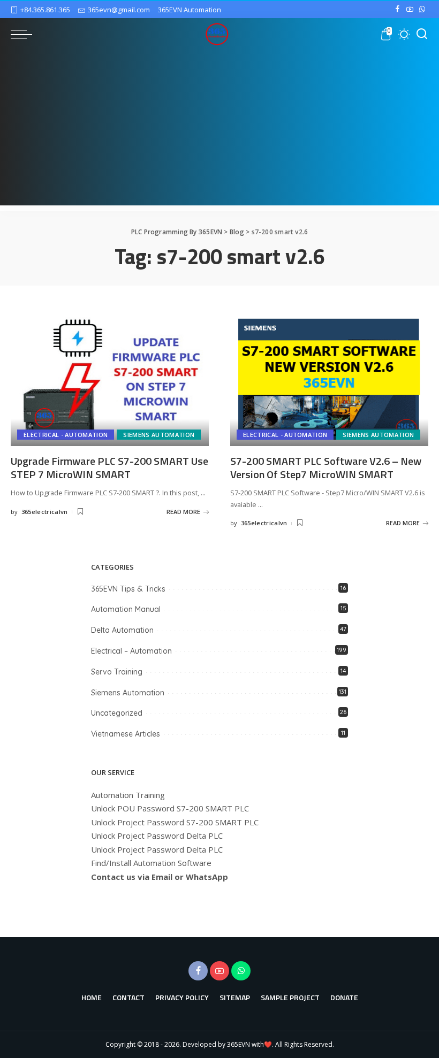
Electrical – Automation (131, 651)
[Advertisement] (219, 130)
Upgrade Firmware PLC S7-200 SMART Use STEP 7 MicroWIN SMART (109, 467)
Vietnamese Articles (125, 734)
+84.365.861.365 (45, 9)
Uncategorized (116, 713)
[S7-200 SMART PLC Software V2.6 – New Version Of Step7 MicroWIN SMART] (329, 379)
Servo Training (116, 672)
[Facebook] (397, 9)
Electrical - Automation (66, 435)
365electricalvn (44, 512)
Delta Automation (122, 630)
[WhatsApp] (422, 9)
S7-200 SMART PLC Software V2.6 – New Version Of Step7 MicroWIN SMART (325, 467)
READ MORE (183, 512)
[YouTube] (410, 9)
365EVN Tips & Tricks (128, 589)
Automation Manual (126, 609)
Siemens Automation (158, 435)
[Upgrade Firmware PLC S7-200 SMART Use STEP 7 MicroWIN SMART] (110, 379)
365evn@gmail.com (119, 9)
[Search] (421, 34)
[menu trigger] (24, 34)
